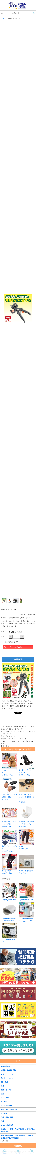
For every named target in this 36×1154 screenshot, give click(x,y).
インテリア (5, 1101)
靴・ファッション (7, 1078)
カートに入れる (16, 647)
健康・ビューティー (8, 1074)
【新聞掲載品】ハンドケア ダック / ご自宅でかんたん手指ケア (9, 919)
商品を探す (4, 1153)
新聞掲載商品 (5, 1066)
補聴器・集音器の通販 (8, 1070)
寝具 (2, 1121)
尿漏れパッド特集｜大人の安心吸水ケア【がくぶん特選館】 (18, 1130)
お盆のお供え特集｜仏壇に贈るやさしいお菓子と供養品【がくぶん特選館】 (18, 1137)
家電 (2, 1086)
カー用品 (4, 1113)
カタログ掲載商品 (7, 1125)
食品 (2, 1094)
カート (31, 1153)
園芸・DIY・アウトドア (9, 1109)
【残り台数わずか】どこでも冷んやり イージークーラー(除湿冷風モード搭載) (26, 920)
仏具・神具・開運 (7, 1117)
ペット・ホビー (6, 1105)
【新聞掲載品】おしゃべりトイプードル (26, 900)
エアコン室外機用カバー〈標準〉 (8, 940)
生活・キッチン (6, 1090)
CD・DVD (4, 1082)
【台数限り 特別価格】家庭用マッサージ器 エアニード (9, 900)
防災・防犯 (5, 1097)
